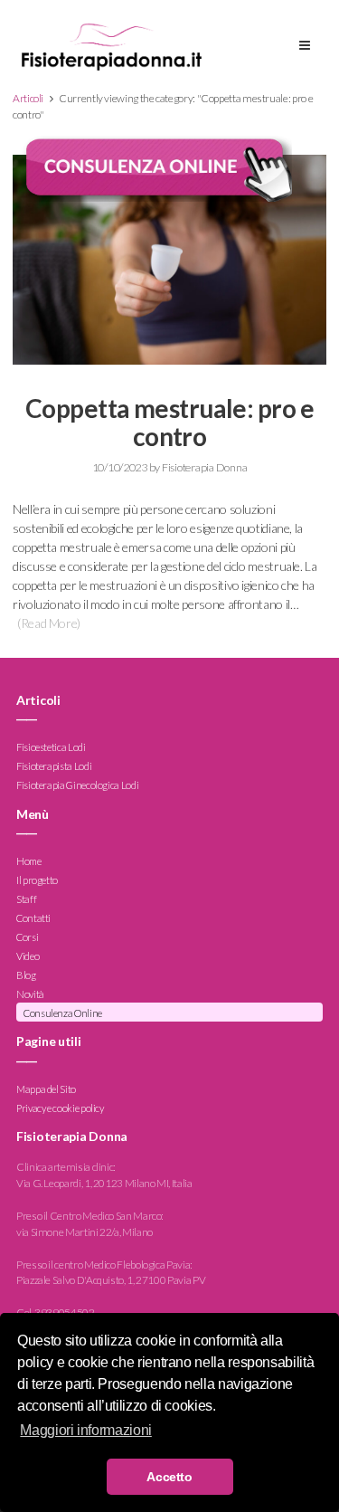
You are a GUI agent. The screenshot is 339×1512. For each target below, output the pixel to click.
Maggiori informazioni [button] (85, 1430)
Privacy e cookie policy (60, 1108)
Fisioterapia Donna (204, 467)
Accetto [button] (169, 1476)
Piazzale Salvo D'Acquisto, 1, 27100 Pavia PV (110, 1280)
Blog (26, 975)
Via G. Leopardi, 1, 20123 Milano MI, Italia (104, 1183)
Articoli (28, 98)
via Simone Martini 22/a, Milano (84, 1232)
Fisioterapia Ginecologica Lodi (77, 786)
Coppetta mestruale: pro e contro (169, 422)
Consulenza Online (63, 1013)
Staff (26, 899)
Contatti (33, 918)
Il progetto (37, 880)
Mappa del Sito (46, 1089)
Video (27, 956)
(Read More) (48, 623)
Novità (30, 994)
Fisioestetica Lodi (51, 748)
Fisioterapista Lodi (53, 767)
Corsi (27, 937)
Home (29, 861)
